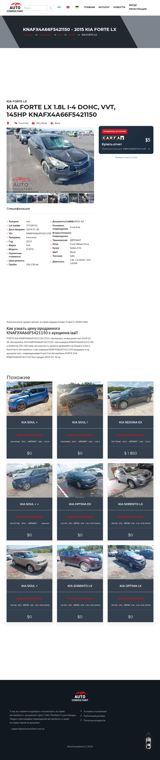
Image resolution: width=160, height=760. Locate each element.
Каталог (104, 7)
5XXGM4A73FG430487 (130, 598)
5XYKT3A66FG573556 (130, 516)
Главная (89, 7)
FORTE (71, 34)
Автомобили (45, 34)
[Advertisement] (80, 73)
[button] (91, 130)
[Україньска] (77, 7)
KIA (60, 34)
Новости (119, 7)
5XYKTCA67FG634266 (80, 598)
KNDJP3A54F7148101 (29, 598)
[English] (68, 7)
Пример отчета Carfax (126, 157)
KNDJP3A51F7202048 (29, 516)
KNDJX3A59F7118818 (80, 434)
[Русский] (59, 7)
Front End (23, 123)
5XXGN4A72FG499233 (80, 516)
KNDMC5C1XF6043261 (130, 434)
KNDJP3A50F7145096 (29, 434)
